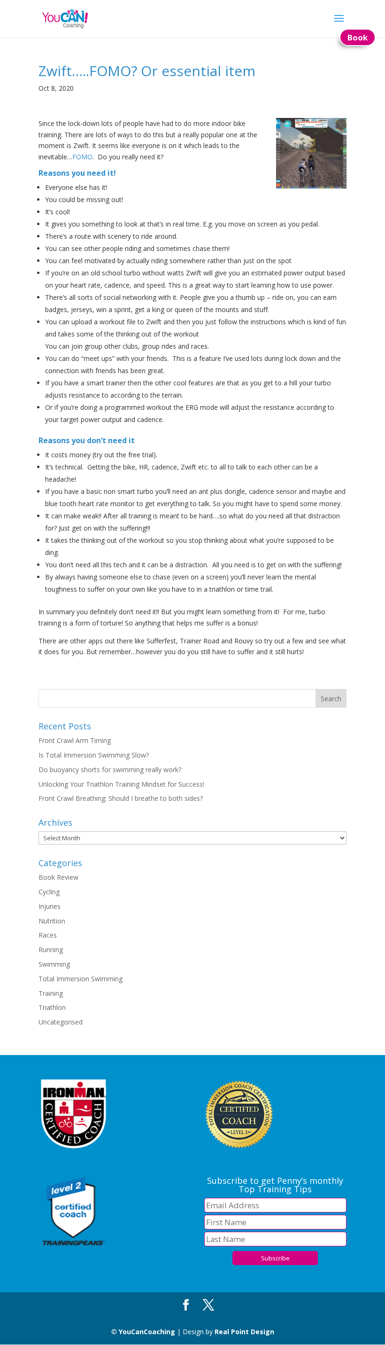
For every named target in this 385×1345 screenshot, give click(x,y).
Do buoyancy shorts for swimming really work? (109, 769)
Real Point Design (244, 1331)
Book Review (58, 877)
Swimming (54, 964)
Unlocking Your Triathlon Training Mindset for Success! (121, 784)
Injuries (49, 906)
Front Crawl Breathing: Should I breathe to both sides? (120, 798)
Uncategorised (60, 1021)
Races (47, 935)
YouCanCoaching (147, 1331)
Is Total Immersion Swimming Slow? (93, 755)
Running (50, 949)
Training (50, 993)
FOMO (82, 156)
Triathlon (52, 1007)
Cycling (49, 891)
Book (357, 37)
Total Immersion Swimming (80, 978)
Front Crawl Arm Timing (74, 740)
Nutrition (51, 920)
